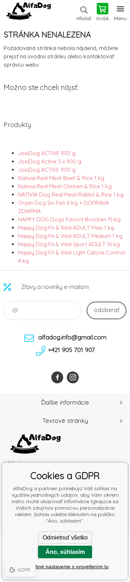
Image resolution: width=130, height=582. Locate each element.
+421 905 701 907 (71, 349)
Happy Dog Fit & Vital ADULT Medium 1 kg (70, 236)
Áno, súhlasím (65, 552)
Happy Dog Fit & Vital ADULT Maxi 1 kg (66, 227)
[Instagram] (73, 377)
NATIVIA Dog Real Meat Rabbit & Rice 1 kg (71, 194)
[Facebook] (57, 377)
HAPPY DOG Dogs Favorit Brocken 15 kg (69, 219)
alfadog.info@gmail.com (72, 337)
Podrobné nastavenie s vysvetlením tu (65, 566)
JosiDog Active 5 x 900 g (49, 161)
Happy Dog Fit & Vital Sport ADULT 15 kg (69, 244)
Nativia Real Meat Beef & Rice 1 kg (61, 178)
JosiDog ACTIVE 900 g (46, 153)
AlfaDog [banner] (28, 12)
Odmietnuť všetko (65, 537)
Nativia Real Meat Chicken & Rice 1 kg (65, 186)
